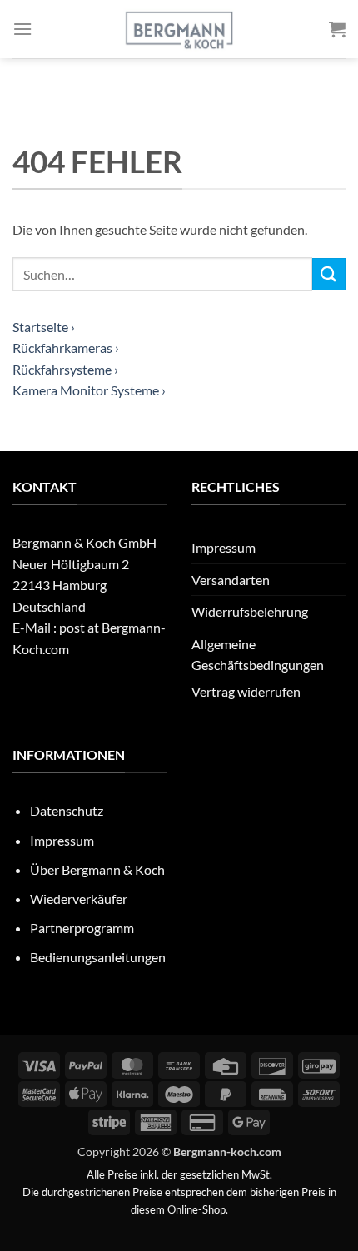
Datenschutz (66, 810)
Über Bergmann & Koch (97, 869)
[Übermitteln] (329, 274)
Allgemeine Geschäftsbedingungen (257, 654)
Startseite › (43, 327)
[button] (22, 28)
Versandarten (230, 580)
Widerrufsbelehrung (249, 611)
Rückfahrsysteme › (65, 369)
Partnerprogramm (82, 928)
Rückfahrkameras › (65, 347)
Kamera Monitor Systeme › (89, 390)
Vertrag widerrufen (246, 691)
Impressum (223, 547)
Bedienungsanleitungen (98, 957)
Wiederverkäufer (78, 898)
